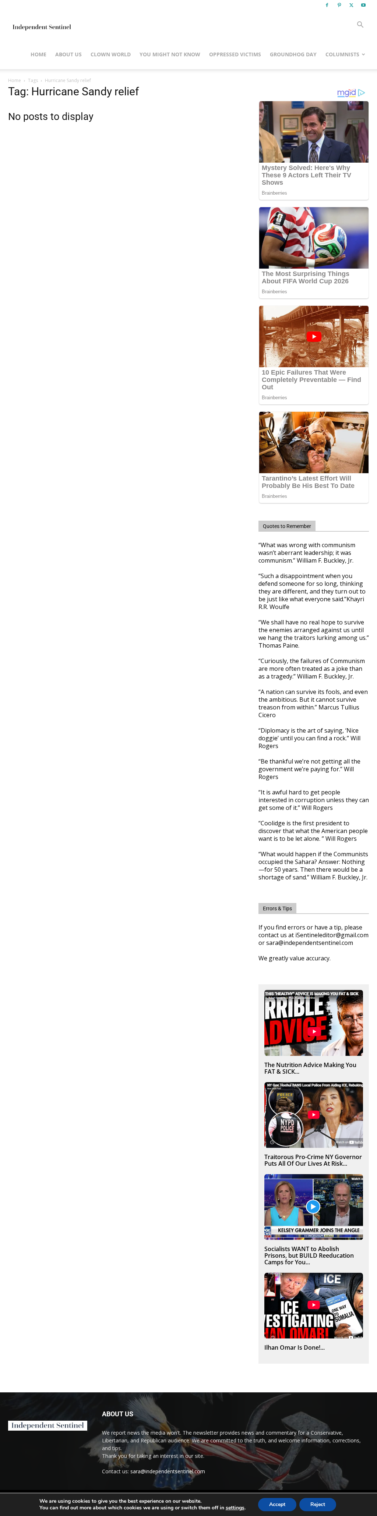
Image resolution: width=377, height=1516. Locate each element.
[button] (360, 25)
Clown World (111, 54)
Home (38, 54)
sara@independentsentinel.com (167, 1471)
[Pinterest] (339, 5)
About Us (68, 54)
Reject (317, 1504)
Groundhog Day (293, 54)
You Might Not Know (170, 54)
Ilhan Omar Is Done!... (294, 1347)
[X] (351, 5)
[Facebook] (326, 5)
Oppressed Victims (235, 54)
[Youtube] (363, 5)
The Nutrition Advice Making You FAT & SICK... (310, 1068)
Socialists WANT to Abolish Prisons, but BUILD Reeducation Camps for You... (309, 1255)
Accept (277, 1504)
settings (235, 1508)
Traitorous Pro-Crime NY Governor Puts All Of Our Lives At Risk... (313, 1160)
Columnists (342, 54)
